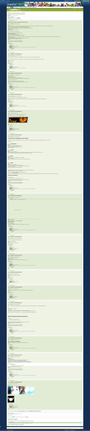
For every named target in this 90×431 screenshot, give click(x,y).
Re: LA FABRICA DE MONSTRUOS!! (15, 73)
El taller (24, 12)
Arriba (8, 50)
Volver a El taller (10, 415)
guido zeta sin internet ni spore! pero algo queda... (18, 22)
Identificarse (79, 8)
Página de (14, 19)
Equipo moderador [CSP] (14, 15)
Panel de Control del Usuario (12, 8)
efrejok (12, 383)
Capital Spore (14, 12)
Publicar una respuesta (11, 16)
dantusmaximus (13, 55)
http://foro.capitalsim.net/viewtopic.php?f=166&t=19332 (15, 41)
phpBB (13, 424)
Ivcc (8, 125)
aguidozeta (12, 23)
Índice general (9, 12)
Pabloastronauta (13, 238)
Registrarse (74, 8)
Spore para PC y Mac (19, 12)
